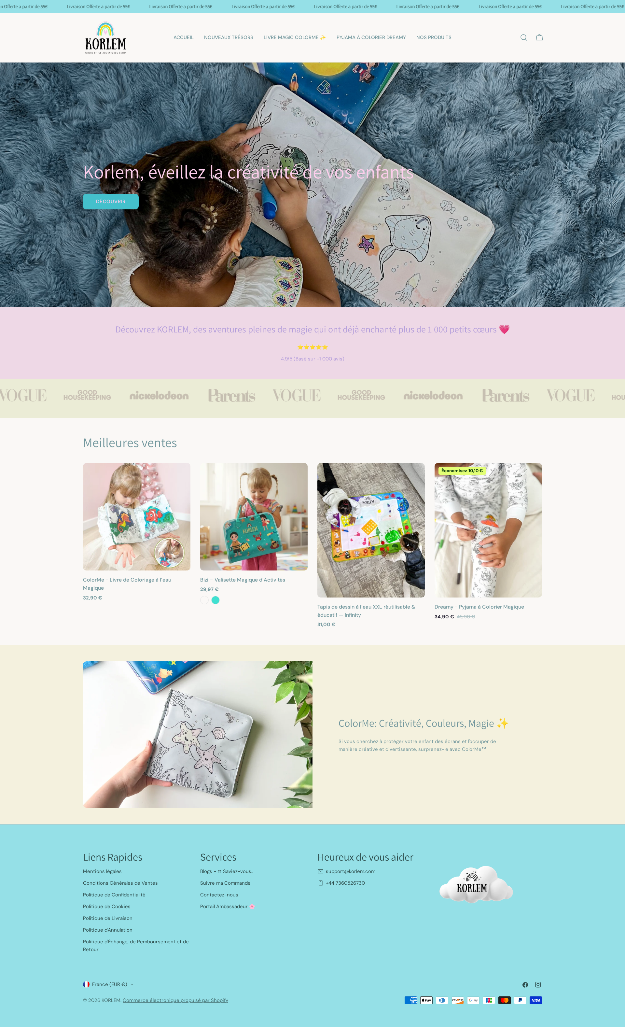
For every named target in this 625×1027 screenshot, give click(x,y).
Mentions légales (102, 871)
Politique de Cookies (107, 906)
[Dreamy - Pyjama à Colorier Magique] (488, 530)
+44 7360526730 (345, 883)
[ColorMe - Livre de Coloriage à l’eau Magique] (136, 516)
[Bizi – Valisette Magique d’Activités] (254, 516)
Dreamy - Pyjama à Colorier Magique (479, 606)
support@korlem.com (350, 871)
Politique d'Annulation (107, 930)
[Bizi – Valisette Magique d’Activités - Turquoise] (215, 600)
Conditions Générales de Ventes (120, 883)
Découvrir (111, 201)
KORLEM (111, 1000)
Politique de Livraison (107, 918)
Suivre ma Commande (225, 883)
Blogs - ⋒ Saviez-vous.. (226, 871)
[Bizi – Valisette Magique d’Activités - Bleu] (204, 600)
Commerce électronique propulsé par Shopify (175, 1000)
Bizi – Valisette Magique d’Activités (242, 579)
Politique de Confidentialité (114, 895)
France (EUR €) (109, 984)
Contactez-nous (219, 895)
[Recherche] (523, 37)
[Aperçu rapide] (181, 477)
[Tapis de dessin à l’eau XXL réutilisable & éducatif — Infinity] (371, 530)
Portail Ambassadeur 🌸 (227, 906)
